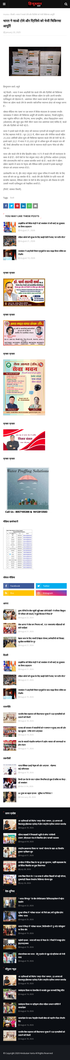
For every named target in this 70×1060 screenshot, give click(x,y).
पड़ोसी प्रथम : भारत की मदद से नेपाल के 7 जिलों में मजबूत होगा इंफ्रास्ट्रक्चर (41, 942)
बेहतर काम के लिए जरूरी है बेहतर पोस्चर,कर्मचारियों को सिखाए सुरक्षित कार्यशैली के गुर (41, 640)
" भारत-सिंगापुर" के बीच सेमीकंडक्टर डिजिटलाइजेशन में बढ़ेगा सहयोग (41, 900)
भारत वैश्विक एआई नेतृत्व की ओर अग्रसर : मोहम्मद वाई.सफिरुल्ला (37, 767)
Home (6, 14)
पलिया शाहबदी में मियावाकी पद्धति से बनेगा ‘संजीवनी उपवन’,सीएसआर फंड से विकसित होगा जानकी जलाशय (38, 836)
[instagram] (51, 593)
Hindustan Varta (27, 1053)
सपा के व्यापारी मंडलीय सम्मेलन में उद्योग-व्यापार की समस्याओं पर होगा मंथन (42, 743)
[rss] (18, 593)
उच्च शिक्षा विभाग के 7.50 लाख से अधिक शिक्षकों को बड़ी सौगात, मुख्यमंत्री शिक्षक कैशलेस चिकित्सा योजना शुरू (42, 878)
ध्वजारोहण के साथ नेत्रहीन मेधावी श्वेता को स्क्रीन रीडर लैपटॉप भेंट (41, 1020)
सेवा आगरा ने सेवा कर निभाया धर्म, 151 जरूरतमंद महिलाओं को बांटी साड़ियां (41, 626)
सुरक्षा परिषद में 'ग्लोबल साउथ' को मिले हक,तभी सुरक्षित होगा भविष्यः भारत (40, 914)
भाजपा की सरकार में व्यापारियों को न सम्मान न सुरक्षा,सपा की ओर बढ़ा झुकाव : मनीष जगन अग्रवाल (42, 729)
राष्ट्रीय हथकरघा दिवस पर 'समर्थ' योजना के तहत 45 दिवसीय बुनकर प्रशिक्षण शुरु (41, 850)
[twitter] (51, 586)
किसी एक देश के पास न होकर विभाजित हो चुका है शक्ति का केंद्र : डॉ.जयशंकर (42, 781)
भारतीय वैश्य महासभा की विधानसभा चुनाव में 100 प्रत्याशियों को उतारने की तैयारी (41, 715)
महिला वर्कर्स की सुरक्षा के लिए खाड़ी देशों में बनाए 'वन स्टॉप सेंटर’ (41, 237)
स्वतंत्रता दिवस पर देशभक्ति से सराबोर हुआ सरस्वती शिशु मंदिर (41, 990)
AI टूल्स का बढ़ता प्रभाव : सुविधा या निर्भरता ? (35, 793)
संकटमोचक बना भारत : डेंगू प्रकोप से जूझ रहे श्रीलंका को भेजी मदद (41, 956)
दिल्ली (13, 14)
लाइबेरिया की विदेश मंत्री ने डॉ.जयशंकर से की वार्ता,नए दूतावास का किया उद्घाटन (41, 225)
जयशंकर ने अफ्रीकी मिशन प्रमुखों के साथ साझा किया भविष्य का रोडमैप (42, 253)
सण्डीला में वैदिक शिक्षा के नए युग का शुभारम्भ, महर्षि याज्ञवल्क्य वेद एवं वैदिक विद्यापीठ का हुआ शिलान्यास (42, 864)
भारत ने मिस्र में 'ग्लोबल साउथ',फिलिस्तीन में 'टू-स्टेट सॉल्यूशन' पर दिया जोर (41, 928)
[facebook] (18, 586)
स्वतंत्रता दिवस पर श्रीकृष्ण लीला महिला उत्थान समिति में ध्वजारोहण (39, 1006)
